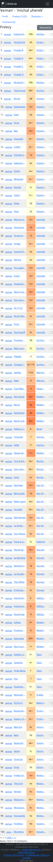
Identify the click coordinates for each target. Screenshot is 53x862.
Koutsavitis (19, 815)
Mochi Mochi (20, 316)
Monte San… (42, 461)
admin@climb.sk (26, 852)
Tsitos (17, 195)
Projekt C (18, 66)
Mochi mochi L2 (22, 292)
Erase (17, 275)
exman (7, 34)
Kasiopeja (19, 638)
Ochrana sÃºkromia (14, 855)
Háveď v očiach (21, 654)
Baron (17, 404)
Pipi (16, 678)
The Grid (18, 783)
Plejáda (17, 356)
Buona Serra (20, 710)
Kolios (17, 171)
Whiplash (18, 179)
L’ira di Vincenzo (22, 461)
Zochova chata (43, 90)
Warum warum (21, 219)
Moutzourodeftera (23, 807)
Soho (16, 477)
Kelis (16, 114)
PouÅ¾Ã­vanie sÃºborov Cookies (35, 856)
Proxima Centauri (23, 340)
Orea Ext (18, 759)
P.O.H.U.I (18, 702)
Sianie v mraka (21, 719)
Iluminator (19, 412)
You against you (22, 267)
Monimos (19, 831)
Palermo (40, 541)
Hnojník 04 (19, 42)
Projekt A (18, 58)
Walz (16, 380)
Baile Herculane (44, 702)
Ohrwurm (19, 227)
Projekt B (18, 50)
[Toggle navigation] (47, 4)
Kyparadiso (19, 106)
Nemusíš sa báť (22, 694)
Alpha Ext (18, 743)
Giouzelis (18, 138)
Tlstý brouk (19, 90)
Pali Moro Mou (21, 155)
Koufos (17, 187)
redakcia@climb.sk (31, 849)
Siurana (40, 549)
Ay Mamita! (19, 557)
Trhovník (18, 437)
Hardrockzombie (22, 598)
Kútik (16, 445)
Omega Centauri (22, 364)
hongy (17, 243)
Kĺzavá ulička (20, 453)
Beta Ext (18, 727)
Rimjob (17, 791)
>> (15, 837)
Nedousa (41, 775)
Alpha (17, 751)
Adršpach (41, 34)
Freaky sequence (22, 775)
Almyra (17, 259)
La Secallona (20, 573)
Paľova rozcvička (22, 428)
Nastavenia (45, 27)
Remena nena (21, 565)
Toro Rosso (19, 533)
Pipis (16, 211)
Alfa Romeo (20, 517)
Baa (16, 130)
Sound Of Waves (22, 251)
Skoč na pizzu (21, 646)
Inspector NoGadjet (24, 283)
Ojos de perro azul (23, 300)
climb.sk (11, 4)
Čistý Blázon (20, 388)
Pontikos (18, 823)
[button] (37, 16)
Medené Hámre (44, 396)
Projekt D (19, 74)
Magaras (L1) (20, 799)
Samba (17, 372)
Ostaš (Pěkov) (43, 42)
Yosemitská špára (23, 686)
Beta (16, 735)
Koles (16, 203)
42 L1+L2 (18, 308)
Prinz (16, 324)
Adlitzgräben (43, 598)
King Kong (19, 614)
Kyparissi (41, 106)
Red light (18, 485)
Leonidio (40, 219)
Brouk (17, 98)
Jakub (39, 428)
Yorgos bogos (21, 235)
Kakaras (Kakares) (23, 163)
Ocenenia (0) (8, 22)
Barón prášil (20, 420)
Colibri (17, 146)
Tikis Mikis (19, 582)
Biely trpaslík (20, 348)
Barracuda (19, 493)
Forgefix (18, 509)
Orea (16, 767)
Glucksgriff (19, 332)
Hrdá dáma (19, 670)
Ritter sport (20, 501)
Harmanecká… (43, 437)
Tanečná (18, 662)
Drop (16, 122)
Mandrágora (20, 549)
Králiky (39, 694)
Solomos (40, 727)
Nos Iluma (19, 396)
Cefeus (17, 622)
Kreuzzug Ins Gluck (24, 606)
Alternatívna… (43, 372)
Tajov (39, 654)
